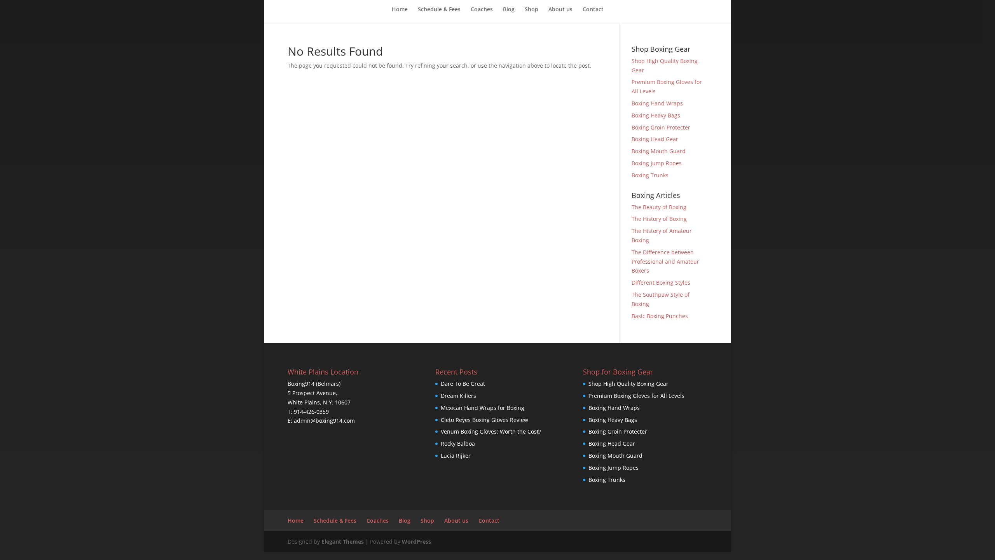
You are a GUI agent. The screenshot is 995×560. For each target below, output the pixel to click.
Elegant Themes (342, 541)
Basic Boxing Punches (660, 316)
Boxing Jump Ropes (657, 163)
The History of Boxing (659, 218)
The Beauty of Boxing (659, 207)
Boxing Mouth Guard (659, 151)
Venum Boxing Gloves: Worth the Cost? (491, 431)
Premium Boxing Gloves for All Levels (636, 395)
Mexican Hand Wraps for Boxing (482, 407)
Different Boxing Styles (661, 282)
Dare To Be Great (463, 383)
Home (400, 10)
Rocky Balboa (458, 443)
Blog (509, 10)
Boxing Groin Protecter (661, 127)
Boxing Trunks (650, 175)
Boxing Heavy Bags (656, 115)
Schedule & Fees (439, 10)
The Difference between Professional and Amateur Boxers (665, 261)
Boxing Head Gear (655, 139)
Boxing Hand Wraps (657, 103)
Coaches (482, 10)
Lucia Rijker (456, 455)
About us (560, 10)
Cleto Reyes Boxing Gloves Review (484, 420)
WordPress (416, 541)
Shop (531, 10)
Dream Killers (458, 395)
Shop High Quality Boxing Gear (628, 383)
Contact (593, 10)
